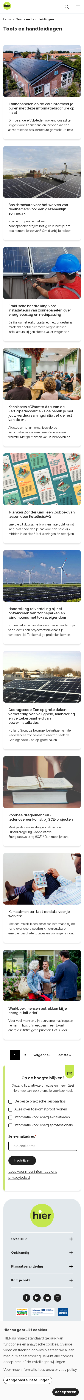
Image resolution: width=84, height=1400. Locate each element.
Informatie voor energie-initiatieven (42, 1117)
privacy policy (66, 1370)
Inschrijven (22, 1160)
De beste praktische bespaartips (40, 1101)
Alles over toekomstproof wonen (40, 1109)
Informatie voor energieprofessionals (43, 1125)
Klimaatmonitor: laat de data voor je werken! (39, 914)
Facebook (26, 1297)
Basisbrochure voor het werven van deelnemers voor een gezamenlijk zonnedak (38, 209)
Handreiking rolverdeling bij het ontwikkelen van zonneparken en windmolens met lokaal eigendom (37, 613)
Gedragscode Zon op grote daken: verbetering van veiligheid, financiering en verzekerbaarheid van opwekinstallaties (41, 716)
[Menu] (78, 7)
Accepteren (65, 1392)
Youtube (47, 1297)
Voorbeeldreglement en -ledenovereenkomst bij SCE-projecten (40, 817)
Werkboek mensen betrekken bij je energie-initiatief (37, 1011)
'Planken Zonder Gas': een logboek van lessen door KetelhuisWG (41, 514)
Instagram (57, 1297)
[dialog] (42, 1360)
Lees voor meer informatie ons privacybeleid (32, 1174)
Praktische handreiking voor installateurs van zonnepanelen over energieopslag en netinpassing (39, 310)
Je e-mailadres (21, 1136)
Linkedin (37, 1297)
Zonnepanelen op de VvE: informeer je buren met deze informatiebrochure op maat (41, 108)
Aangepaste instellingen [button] (28, 1380)
